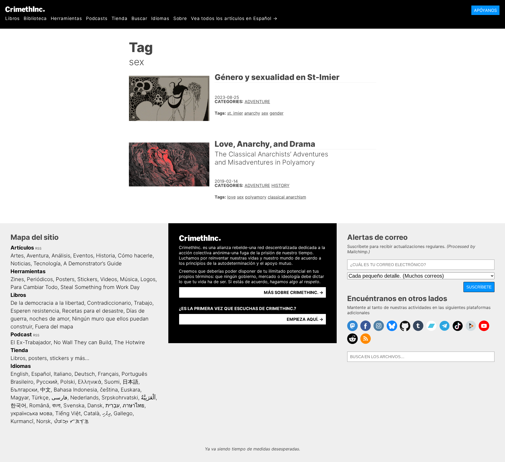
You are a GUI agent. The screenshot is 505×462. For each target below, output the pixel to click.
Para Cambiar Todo (34, 287)
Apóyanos (485, 10)
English (19, 374)
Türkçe (40, 397)
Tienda (120, 18)
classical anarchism (287, 197)
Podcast (21, 334)
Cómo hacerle (135, 255)
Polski (67, 382)
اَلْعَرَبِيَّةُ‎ (148, 397)
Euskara (130, 390)
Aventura (38, 255)
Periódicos (40, 279)
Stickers (87, 279)
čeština (109, 390)
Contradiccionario (109, 303)
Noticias (21, 263)
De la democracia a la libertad (47, 303)
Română (39, 405)
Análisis (61, 255)
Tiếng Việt (68, 413)
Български (24, 390)
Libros (12, 18)
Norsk (43, 421)
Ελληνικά (89, 382)
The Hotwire (129, 342)
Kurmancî (22, 421)
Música (129, 279)
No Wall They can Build (82, 342)
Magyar (20, 397)
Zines (17, 279)
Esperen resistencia (35, 311)
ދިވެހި (106, 413)
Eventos (83, 255)
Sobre (180, 18)
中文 (45, 390)
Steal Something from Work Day (100, 287)
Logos (147, 279)
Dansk (95, 405)
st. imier (235, 113)
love (231, 197)
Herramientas (66, 18)
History (280, 185)
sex (264, 113)
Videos (108, 279)
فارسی (59, 397)
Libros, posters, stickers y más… (50, 358)
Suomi (112, 382)
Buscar (139, 18)
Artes (17, 255)
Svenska (73, 405)
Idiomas (160, 18)
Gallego (123, 413)
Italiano (63, 374)
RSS (38, 248)
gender (277, 113)
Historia (105, 255)
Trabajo (143, 303)
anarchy (252, 113)
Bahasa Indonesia (75, 390)
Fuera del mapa (54, 326)
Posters (65, 279)
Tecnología (46, 263)
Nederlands (84, 397)
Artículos (22, 248)
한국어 (18, 405)
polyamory (255, 197)
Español (41, 374)
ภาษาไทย (133, 405)
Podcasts (97, 18)
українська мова (31, 413)
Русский (46, 382)
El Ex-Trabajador (31, 342)
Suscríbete (479, 287)
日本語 (130, 382)
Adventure (257, 101)
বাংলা (56, 405)
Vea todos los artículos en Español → (234, 18)
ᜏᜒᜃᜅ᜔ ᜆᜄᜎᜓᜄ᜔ (71, 421)
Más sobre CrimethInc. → (293, 292)
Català (91, 413)
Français (108, 374)
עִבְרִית (112, 405)
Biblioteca (35, 18)
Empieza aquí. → (305, 319)
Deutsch (84, 374)
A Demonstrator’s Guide (92, 263)
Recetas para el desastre (92, 311)
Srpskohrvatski (120, 397)
